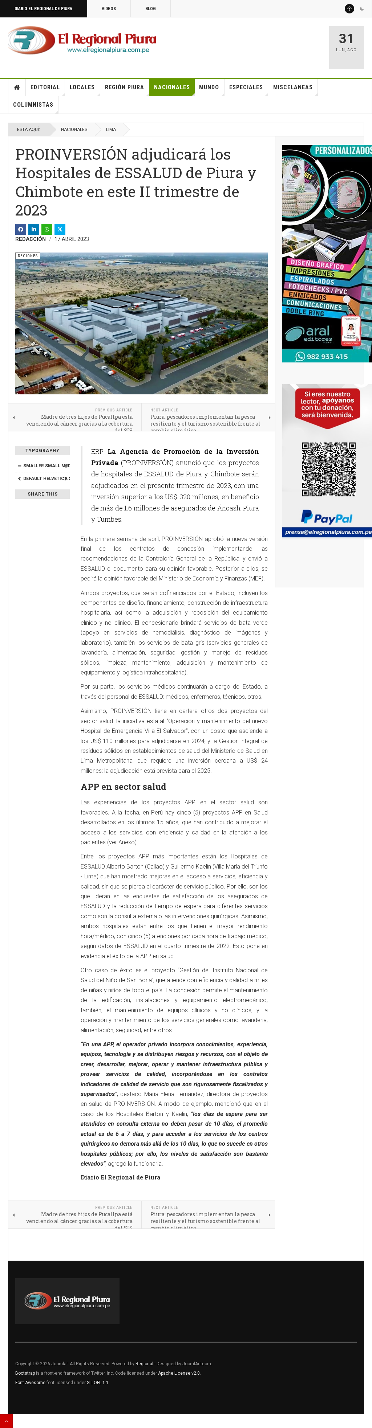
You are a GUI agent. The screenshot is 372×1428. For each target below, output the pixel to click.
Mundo (209, 87)
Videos (109, 8)
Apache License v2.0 (179, 1373)
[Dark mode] (362, 8)
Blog (150, 8)
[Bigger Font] (66, 466)
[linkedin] (33, 229)
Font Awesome (30, 1382)
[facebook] (20, 229)
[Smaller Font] (19, 466)
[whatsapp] (46, 229)
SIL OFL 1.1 (98, 1382)
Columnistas (33, 104)
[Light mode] (349, 8)
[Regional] (82, 40)
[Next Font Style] (66, 479)
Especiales (246, 87)
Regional (144, 1363)
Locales (82, 87)
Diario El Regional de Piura (43, 8)
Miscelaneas (293, 87)
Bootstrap (25, 1373)
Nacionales (172, 87)
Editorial (45, 87)
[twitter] (59, 229)
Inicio (17, 87)
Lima (111, 129)
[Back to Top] (6, 1421)
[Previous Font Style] (19, 479)
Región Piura (124, 87)
